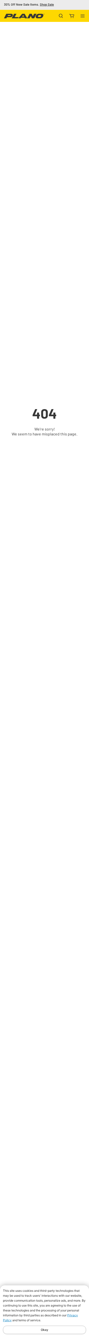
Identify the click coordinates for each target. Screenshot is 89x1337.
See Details (54, 4)
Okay (44, 1330)
